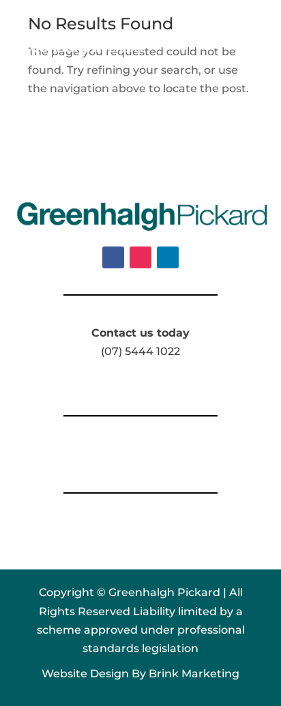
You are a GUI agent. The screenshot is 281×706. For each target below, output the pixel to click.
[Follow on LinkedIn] (168, 257)
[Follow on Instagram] (140, 257)
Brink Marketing (194, 673)
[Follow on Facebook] (113, 257)
